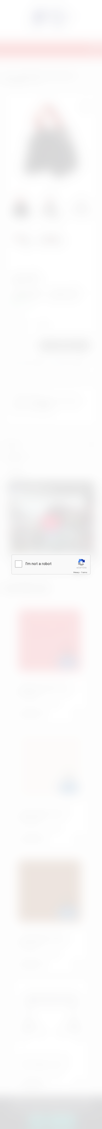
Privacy (76, 572)
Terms (84, 572)
